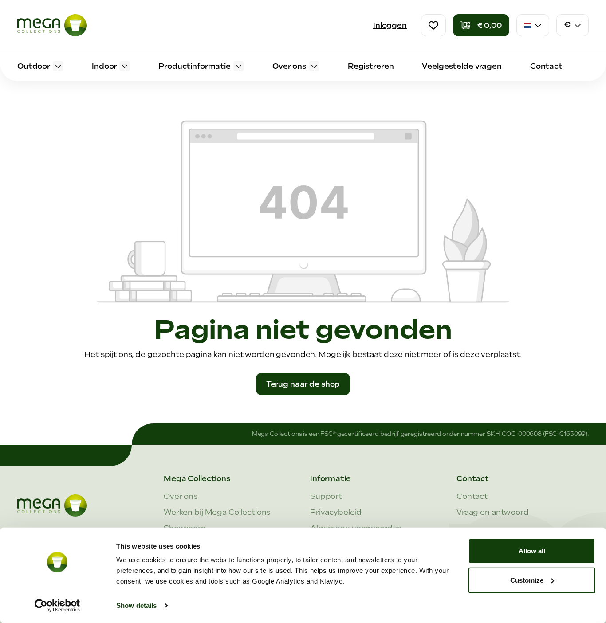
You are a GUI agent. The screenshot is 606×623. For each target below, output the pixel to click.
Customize (526, 580)
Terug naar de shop (303, 384)
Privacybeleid (336, 512)
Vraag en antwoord (492, 512)
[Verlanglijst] (433, 25)
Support (326, 496)
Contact (472, 496)
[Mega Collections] (52, 25)
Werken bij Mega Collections (217, 512)
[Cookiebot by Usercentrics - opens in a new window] (57, 605)
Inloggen (390, 25)
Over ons (180, 496)
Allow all (532, 551)
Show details (136, 605)
